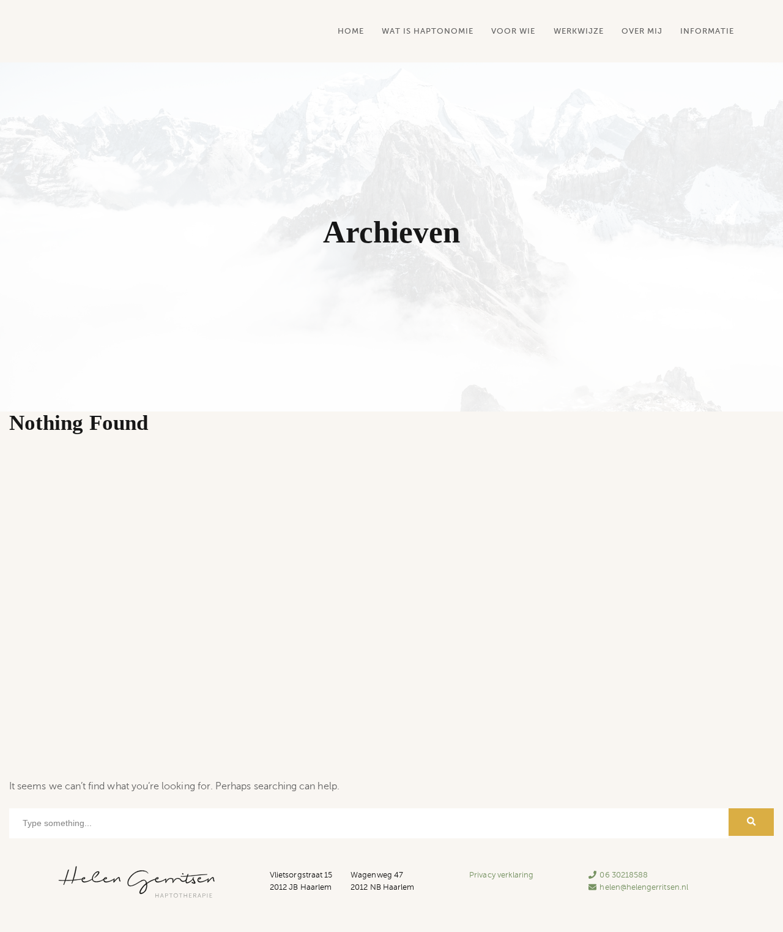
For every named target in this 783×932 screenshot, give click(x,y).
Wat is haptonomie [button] (427, 31)
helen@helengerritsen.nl (643, 887)
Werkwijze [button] (579, 31)
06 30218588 (623, 875)
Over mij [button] (642, 31)
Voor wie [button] (513, 31)
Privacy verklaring (501, 875)
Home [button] (351, 31)
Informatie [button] (707, 31)
